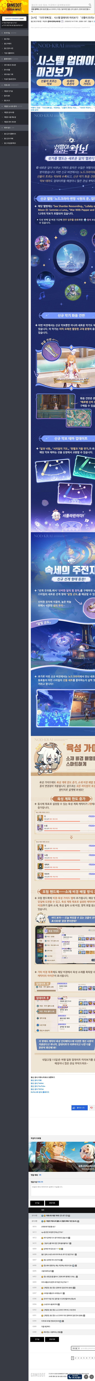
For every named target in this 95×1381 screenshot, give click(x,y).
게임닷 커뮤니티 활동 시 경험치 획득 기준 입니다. (61, 1221)
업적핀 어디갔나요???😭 (52, 1249)
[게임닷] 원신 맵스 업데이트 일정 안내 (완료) (58, 1288)
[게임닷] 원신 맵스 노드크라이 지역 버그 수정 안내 (60, 1310)
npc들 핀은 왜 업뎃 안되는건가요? (52, 1232)
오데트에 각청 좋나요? (48, 1227)
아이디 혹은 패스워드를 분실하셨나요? (13, 25)
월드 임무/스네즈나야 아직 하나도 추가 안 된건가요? (57, 1254)
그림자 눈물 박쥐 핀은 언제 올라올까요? (56, 1243)
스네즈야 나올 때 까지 (50, 1304)
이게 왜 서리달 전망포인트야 (50, 1321)
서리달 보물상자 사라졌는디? (53, 1293)
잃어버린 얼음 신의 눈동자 (70, 9)
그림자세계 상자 (46, 1271)
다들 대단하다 (45, 1327)
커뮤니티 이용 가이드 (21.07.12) (57, 1216)
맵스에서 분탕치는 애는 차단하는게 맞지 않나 (58, 1266)
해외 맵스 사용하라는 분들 (52, 1332)
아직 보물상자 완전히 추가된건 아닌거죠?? (55, 1282)
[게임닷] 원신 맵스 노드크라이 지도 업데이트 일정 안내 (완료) (63, 1315)
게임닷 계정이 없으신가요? (10, 23)
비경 (58, 9)
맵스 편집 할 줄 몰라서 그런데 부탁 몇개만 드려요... (60, 1277)
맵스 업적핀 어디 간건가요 (52, 1260)
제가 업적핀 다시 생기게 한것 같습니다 (56, 1238)
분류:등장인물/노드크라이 (48, 9)
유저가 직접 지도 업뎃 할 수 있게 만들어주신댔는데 (60, 1299)
